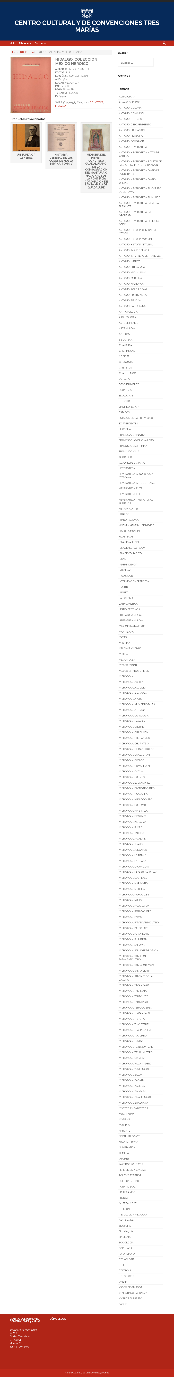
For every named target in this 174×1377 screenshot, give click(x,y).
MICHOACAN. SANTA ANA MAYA (136, 965)
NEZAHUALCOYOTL (130, 1136)
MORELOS (124, 1119)
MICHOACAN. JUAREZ (131, 844)
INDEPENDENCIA (128, 564)
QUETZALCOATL (128, 1203)
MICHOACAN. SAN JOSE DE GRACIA (139, 950)
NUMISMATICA (127, 1147)
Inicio (12, 43)
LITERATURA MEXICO (131, 615)
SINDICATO (125, 1237)
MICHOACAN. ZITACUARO (133, 1102)
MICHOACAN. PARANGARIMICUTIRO (139, 922)
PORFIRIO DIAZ (127, 1186)
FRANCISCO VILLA (129, 451)
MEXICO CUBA (127, 659)
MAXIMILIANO (126, 631)
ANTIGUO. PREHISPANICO (133, 295)
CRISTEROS (125, 367)
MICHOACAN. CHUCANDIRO (134, 738)
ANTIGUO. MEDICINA (130, 278)
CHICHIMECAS (127, 351)
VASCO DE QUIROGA (130, 1287)
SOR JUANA (125, 1248)
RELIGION (124, 1209)
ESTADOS (124, 412)
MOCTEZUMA (126, 1114)
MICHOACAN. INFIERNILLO (133, 810)
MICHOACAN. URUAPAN (132, 1058)
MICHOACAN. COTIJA (131, 771)
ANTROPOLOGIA (128, 311)
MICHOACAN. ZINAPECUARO (135, 1097)
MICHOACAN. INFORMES (132, 816)
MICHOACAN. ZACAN (131, 1074)
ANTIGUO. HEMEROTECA (133, 147)
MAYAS (123, 637)
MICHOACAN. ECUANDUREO (135, 782)
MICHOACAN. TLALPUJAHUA (135, 1030)
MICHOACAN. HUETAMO (132, 805)
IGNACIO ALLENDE (129, 542)
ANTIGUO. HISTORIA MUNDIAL (136, 239)
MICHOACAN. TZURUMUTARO (136, 1052)
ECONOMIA (125, 390)
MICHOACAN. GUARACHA (133, 794)
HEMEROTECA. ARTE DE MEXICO (137, 483)
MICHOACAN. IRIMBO (130, 827)
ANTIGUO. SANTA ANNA (132, 306)
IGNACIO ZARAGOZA (131, 553)
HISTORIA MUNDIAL (130, 531)
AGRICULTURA (127, 96)
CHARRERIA (125, 345)
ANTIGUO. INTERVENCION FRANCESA (140, 255)
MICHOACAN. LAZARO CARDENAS (138, 872)
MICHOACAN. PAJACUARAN (134, 905)
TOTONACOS (126, 1276)
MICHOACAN (126, 676)
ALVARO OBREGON (130, 102)
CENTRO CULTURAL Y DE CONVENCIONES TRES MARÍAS (87, 26)
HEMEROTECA (127, 468)
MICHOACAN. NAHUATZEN (134, 894)
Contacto (40, 43)
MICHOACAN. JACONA (131, 833)
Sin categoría (126, 1231)
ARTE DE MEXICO (128, 323)
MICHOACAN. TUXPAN (131, 1041)
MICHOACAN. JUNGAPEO (133, 850)
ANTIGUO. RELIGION (130, 300)
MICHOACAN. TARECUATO (133, 996)
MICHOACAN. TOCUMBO (133, 1035)
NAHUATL (124, 1130)
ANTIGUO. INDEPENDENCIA (134, 250)
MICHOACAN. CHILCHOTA (133, 732)
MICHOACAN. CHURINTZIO (134, 743)
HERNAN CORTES (128, 508)
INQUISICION (126, 575)
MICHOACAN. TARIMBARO (133, 1002)
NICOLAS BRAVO (128, 1142)
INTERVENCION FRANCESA (134, 581)
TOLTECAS (125, 1270)
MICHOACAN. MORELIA (132, 889)
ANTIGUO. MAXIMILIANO (132, 272)
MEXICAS (124, 654)
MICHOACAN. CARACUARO (134, 715)
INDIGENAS (125, 570)
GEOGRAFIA (125, 457)
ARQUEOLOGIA (127, 317)
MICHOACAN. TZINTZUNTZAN (136, 1046)
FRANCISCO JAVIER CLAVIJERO (136, 440)
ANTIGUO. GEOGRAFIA (131, 141)
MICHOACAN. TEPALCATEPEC (135, 1007)
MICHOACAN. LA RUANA (132, 861)
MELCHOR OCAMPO (130, 648)
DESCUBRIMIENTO (129, 384)
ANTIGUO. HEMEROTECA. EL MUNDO (139, 197)
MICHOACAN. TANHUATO (133, 991)
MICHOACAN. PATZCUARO (134, 928)
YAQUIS (123, 1304)
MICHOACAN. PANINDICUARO (135, 911)
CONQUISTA (126, 362)
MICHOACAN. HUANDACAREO (135, 799)
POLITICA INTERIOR (130, 1181)
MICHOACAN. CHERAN (131, 726)
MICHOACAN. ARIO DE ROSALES (137, 704)
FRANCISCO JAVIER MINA (133, 446)
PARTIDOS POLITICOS (131, 1164)
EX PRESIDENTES (128, 423)
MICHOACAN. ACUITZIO (132, 682)
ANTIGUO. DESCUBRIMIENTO (135, 124)
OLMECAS (124, 1153)
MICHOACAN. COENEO (131, 760)
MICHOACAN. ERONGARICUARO (137, 788)
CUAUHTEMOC (127, 373)
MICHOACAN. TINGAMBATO (134, 1013)
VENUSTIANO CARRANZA (133, 1293)
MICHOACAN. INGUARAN (132, 822)
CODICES (124, 356)
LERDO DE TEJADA (129, 609)
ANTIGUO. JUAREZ (129, 261)
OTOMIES (124, 1158)
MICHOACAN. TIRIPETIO (132, 1018)
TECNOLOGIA (126, 1259)
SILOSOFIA (125, 1225)
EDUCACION (126, 395)
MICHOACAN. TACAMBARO (134, 985)
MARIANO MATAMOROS (132, 626)
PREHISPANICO (127, 1192)
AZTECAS (124, 334)
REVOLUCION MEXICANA (133, 1214)
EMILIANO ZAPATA (129, 406)
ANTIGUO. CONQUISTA (131, 113)
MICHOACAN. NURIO (130, 900)
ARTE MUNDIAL (127, 328)
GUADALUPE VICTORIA (132, 462)
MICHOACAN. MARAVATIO (133, 883)
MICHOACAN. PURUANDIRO (134, 933)
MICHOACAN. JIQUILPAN (132, 838)
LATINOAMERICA (128, 603)
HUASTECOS (126, 536)
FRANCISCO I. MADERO (132, 434)
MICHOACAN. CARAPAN (132, 721)
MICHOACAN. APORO (131, 698)
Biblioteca (25, 43)
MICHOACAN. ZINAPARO (132, 1091)
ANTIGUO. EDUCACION (132, 130)
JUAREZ (123, 592)
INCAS (122, 559)
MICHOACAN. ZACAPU (131, 1080)
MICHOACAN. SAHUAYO (132, 945)
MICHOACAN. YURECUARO (134, 1069)
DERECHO (124, 378)
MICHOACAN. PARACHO (132, 917)
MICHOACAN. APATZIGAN (133, 693)
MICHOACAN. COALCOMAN (134, 754)
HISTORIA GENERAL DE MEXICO (136, 525)
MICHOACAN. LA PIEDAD (132, 855)
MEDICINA (124, 643)
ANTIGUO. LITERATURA (132, 267)
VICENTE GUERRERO (130, 1298)
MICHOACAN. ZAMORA (132, 1086)
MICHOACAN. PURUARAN (133, 939)
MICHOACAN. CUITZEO (132, 777)
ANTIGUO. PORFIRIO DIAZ (133, 289)
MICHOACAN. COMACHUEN (134, 766)
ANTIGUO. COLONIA (130, 107)
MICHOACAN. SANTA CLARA (134, 970)
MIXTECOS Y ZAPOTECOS (133, 1108)
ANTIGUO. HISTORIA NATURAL (136, 244)
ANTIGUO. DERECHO (130, 119)
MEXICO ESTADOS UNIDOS (134, 671)
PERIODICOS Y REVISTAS (132, 1170)
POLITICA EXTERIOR (130, 1175)
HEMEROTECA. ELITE (130, 488)
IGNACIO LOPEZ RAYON (132, 547)
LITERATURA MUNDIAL (131, 620)
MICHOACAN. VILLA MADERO (135, 1063)
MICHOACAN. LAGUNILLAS (134, 866)
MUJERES (124, 1125)
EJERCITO (124, 401)
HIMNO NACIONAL (129, 519)
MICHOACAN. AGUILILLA (132, 687)
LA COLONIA (126, 598)
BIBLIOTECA (27, 52)
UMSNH (123, 1281)
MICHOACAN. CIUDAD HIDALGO (136, 749)
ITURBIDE (124, 587)
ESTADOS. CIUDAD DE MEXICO (136, 418)
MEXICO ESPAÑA (128, 665)
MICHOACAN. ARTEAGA (132, 710)
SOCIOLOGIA (126, 1242)
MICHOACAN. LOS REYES (133, 877)
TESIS (122, 1265)
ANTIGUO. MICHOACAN (132, 283)
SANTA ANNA (126, 1220)
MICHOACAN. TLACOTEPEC (134, 1024)
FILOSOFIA (125, 429)
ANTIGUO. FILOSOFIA (131, 135)
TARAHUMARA (127, 1253)
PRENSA (123, 1197)
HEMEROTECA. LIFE (130, 494)
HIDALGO (60, 105)
